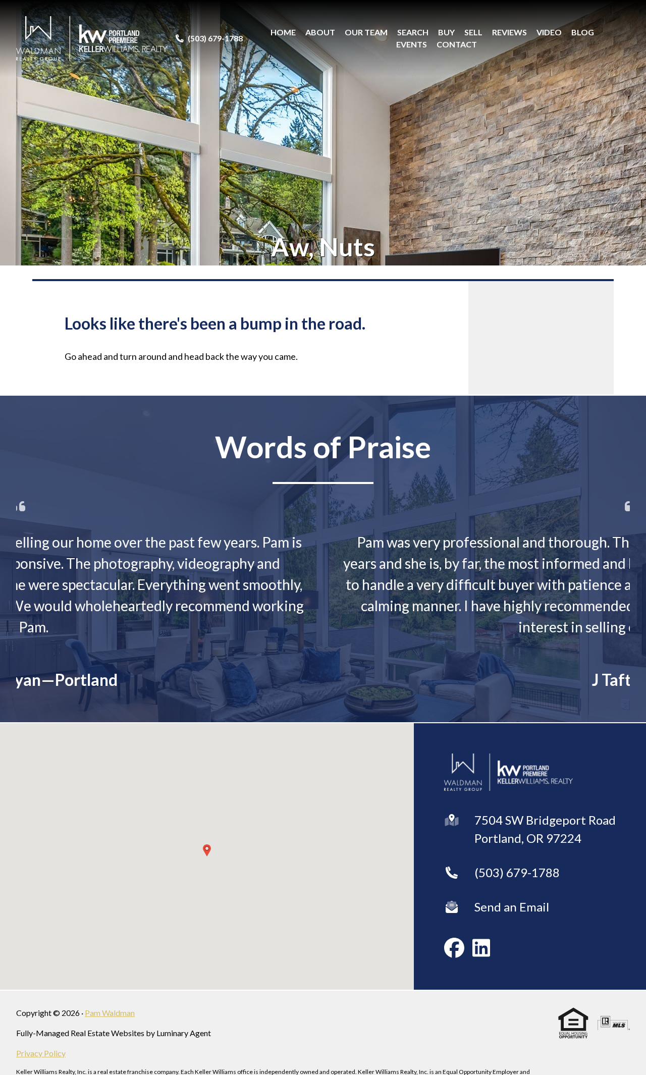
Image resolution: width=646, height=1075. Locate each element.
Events (411, 44)
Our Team (366, 32)
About (320, 32)
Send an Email (511, 906)
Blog (582, 32)
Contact (457, 44)
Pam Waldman (110, 1012)
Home (283, 32)
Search (412, 32)
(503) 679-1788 (517, 872)
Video (549, 32)
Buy (446, 32)
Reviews (509, 32)
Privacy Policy (41, 1053)
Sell (473, 32)
